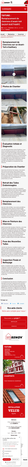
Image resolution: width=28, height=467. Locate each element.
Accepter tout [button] (6, 459)
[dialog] (11, 451)
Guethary (7, 29)
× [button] (19, 437)
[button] (5, 303)
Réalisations (11, 34)
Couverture (11, 27)
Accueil (3, 34)
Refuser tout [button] (16, 459)
